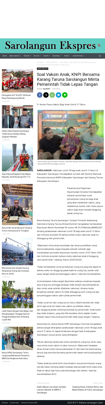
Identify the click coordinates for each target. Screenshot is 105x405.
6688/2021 (97, 227)
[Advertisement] (52, 19)
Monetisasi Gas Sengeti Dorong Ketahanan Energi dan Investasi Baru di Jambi (15, 271)
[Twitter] (99, 46)
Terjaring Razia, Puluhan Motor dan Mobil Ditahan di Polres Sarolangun (87, 388)
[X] (46, 95)
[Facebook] (90, 46)
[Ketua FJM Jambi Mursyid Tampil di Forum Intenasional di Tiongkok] (17, 205)
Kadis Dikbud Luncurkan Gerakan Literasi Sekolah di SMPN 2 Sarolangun (51, 390)
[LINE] (65, 95)
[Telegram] (58, 95)
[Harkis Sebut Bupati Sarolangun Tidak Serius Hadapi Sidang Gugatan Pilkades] (22, 117)
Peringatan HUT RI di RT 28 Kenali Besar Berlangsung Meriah (16, 96)
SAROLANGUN (51, 62)
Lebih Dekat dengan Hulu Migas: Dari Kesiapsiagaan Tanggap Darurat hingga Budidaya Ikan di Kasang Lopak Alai (17, 315)
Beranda (40, 62)
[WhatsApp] (52, 95)
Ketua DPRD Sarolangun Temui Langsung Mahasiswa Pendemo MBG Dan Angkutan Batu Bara (16, 356)
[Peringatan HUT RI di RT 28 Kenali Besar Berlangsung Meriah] (22, 81)
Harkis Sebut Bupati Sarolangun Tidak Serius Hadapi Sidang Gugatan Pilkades (15, 134)
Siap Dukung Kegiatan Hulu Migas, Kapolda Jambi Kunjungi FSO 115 (16, 175)
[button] (100, 56)
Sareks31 (46, 89)
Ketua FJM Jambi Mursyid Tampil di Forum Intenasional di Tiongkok (17, 229)
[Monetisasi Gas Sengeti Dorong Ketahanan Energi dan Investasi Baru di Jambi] (22, 252)
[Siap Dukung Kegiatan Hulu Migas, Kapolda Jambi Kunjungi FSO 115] (22, 158)
